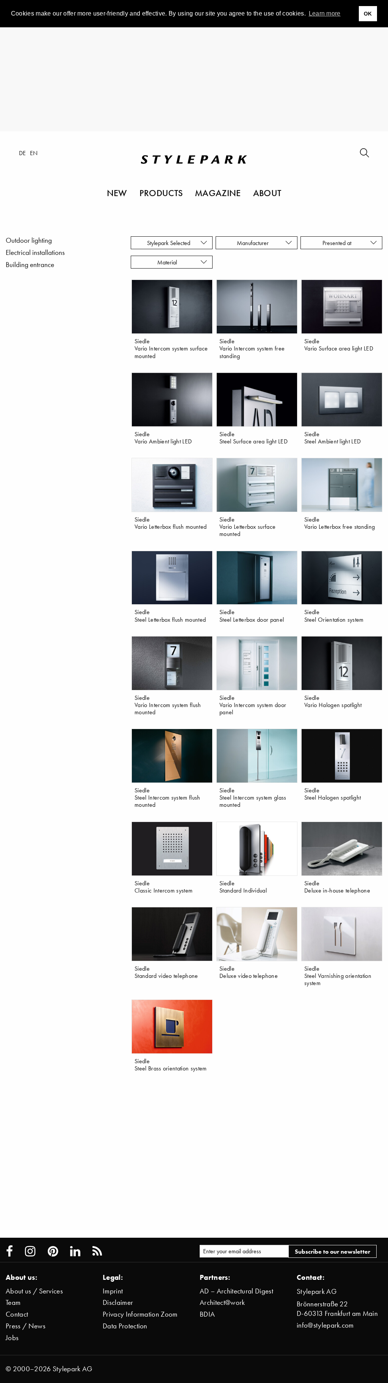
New (117, 192)
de (22, 153)
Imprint (113, 1291)
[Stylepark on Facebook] (9, 1251)
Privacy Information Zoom (140, 1314)
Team (13, 1302)
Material (168, 262)
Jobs (12, 1337)
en (34, 153)
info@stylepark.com (325, 1325)
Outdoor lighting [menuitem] (29, 240)
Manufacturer (253, 243)
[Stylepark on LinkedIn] (75, 1251)
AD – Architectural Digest (236, 1291)
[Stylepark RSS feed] (97, 1251)
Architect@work (222, 1302)
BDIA (207, 1314)
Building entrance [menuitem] (30, 264)
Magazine (218, 192)
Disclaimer (118, 1302)
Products (161, 192)
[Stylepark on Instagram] (30, 1251)
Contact (17, 1314)
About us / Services (34, 1291)
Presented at (338, 243)
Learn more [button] (325, 13)
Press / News (25, 1326)
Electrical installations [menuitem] (35, 252)
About (267, 192)
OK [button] (368, 14)
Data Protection (125, 1326)
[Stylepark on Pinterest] (53, 1251)
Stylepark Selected (168, 243)
